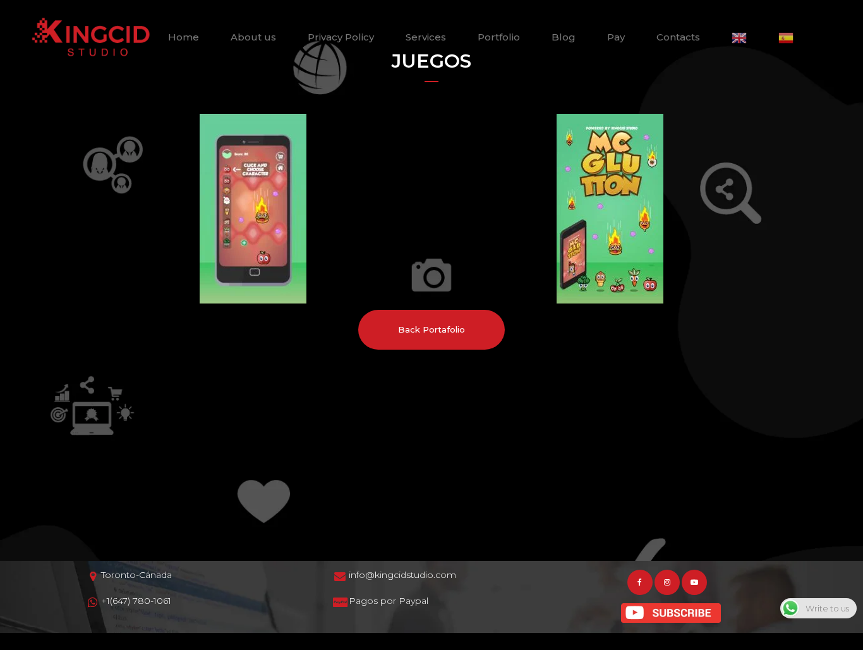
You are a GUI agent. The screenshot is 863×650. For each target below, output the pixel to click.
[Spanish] (786, 37)
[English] (739, 37)
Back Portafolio (431, 329)
